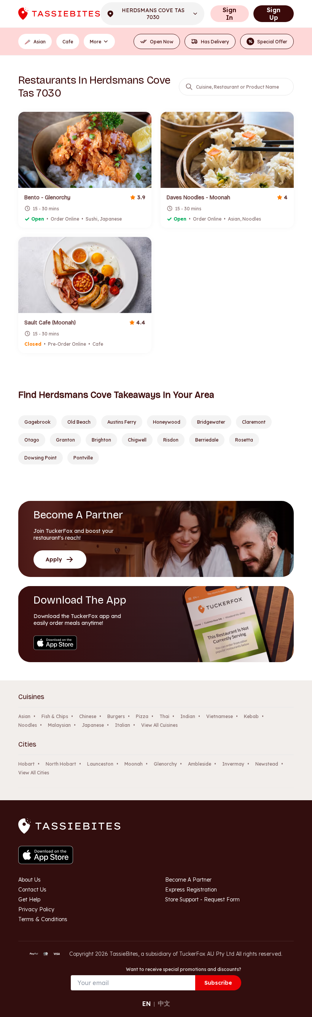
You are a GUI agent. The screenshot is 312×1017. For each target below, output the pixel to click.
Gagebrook (37, 422)
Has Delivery (215, 41)
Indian (187, 716)
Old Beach (79, 422)
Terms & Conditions (42, 919)
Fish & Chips (54, 716)
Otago (31, 440)
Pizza (142, 716)
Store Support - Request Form (202, 899)
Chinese (87, 716)
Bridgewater (211, 422)
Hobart (26, 764)
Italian (122, 725)
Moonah (133, 764)
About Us (29, 879)
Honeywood (166, 422)
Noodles (27, 725)
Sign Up (273, 13)
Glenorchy (165, 764)
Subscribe (218, 982)
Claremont (254, 422)
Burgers (116, 716)
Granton (65, 440)
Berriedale (206, 440)
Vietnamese (219, 716)
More (95, 41)
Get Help (29, 899)
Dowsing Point (40, 458)
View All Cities (33, 772)
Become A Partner (188, 879)
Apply (54, 559)
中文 (164, 1003)
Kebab (251, 716)
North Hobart (61, 764)
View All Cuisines (159, 725)
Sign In (229, 13)
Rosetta (244, 440)
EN (146, 1003)
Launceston (100, 764)
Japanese (93, 725)
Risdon (170, 440)
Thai (164, 716)
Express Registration (191, 889)
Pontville (83, 458)
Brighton (101, 440)
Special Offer (268, 41)
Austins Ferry (121, 422)
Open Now (162, 41)
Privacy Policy (36, 909)
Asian (24, 716)
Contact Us (32, 889)
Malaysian (59, 725)
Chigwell (137, 440)
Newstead (266, 764)
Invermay (233, 764)
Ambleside (199, 764)
